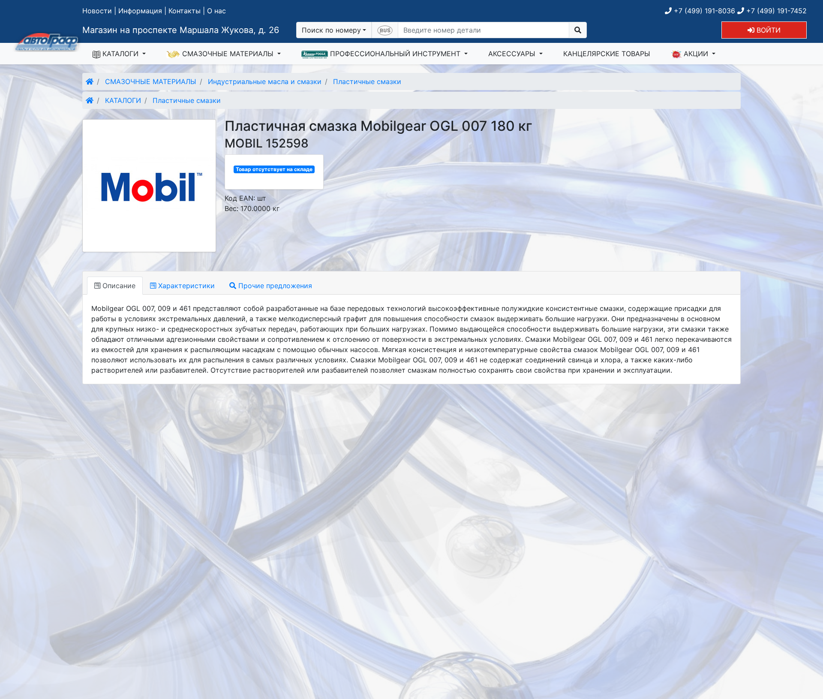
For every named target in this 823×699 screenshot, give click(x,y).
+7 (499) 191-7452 (775, 10)
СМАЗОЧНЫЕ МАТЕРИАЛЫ (228, 53)
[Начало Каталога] (89, 81)
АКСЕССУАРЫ (513, 53)
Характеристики (185, 285)
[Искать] (578, 30)
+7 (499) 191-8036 (703, 10)
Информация (140, 10)
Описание (117, 285)
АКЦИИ (696, 53)
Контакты (184, 10)
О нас (216, 10)
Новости (97, 10)
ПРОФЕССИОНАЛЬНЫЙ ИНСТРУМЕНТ (395, 53)
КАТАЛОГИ (120, 53)
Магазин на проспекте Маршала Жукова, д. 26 (180, 30)
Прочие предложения (274, 285)
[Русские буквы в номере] (385, 30)
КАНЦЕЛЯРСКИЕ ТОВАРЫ (606, 53)
